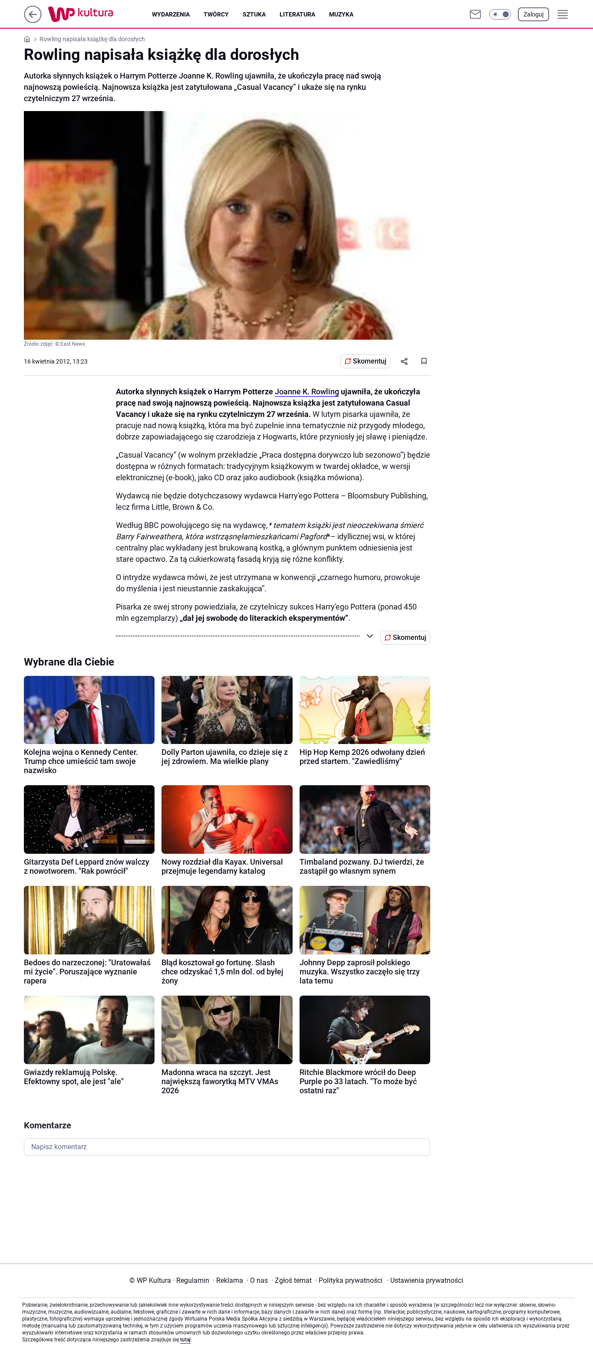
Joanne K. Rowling (307, 391)
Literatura (297, 14)
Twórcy (216, 14)
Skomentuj (369, 361)
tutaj (185, 1340)
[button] (500, 14)
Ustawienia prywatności (425, 1280)
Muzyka (341, 14)
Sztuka (254, 14)
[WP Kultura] (100, 14)
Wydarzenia (171, 14)
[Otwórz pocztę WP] (475, 14)
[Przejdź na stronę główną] (33, 20)
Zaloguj (534, 14)
